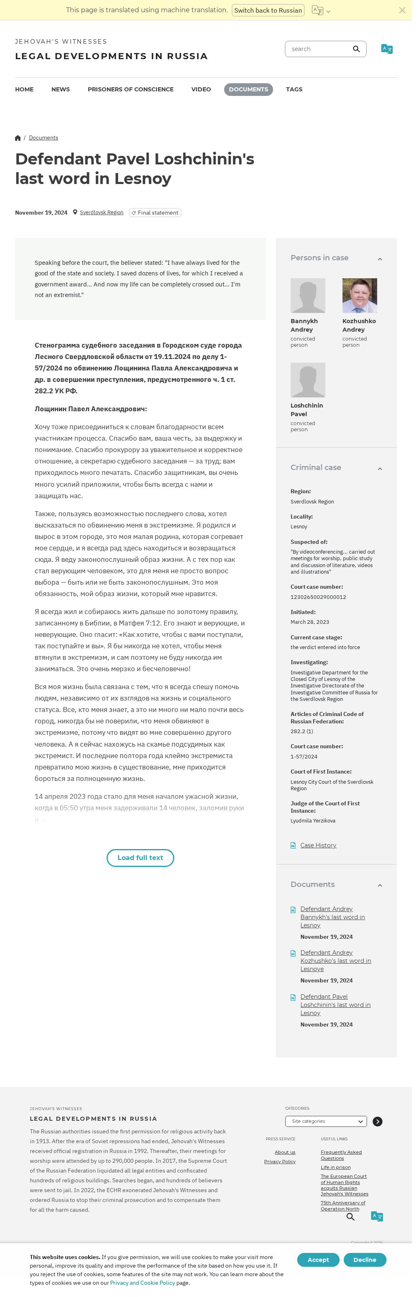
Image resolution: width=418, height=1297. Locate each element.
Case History (318, 845)
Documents (248, 89)
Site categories (308, 1121)
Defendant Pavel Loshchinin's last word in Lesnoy (335, 1005)
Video (201, 89)
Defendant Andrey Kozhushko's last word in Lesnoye (335, 961)
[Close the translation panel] (402, 10)
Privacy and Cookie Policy (142, 1282)
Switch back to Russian (268, 10)
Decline (365, 1260)
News (60, 89)
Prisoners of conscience (130, 89)
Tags (294, 89)
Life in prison (336, 1167)
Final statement (158, 212)
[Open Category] (377, 1121)
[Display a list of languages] (321, 10)
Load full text (140, 858)
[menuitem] (24, 89)
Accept (318, 1260)
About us (285, 1152)
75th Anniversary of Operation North (343, 1205)
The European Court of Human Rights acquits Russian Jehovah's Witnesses (345, 1185)
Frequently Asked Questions (341, 1155)
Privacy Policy (280, 1161)
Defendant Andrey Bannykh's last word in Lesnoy (332, 917)
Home (24, 89)
